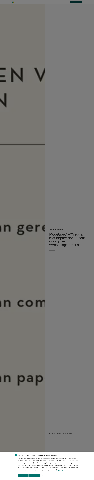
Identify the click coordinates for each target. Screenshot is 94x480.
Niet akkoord (34, 475)
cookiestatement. (59, 470)
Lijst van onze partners (22, 473)
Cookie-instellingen (45, 475)
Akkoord (23, 475)
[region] (47, 466)
